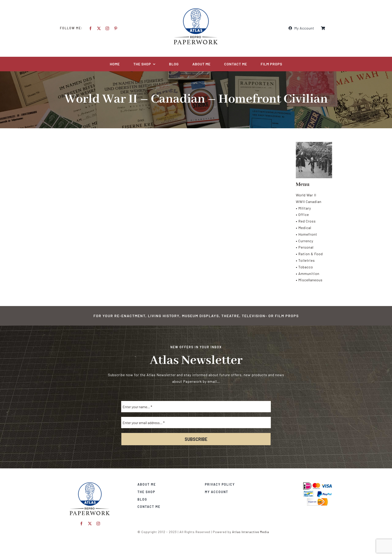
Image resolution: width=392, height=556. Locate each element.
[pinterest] (116, 28)
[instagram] (107, 28)
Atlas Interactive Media (250, 532)
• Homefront (306, 234)
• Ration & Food (309, 254)
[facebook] (91, 28)
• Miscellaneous (309, 280)
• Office (302, 214)
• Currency (304, 241)
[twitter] (99, 28)
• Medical (303, 227)
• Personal (305, 247)
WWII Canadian (308, 201)
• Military (303, 208)
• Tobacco (304, 267)
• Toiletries (305, 260)
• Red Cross (306, 221)
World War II (306, 195)
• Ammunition (307, 273)
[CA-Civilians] (89, 484)
